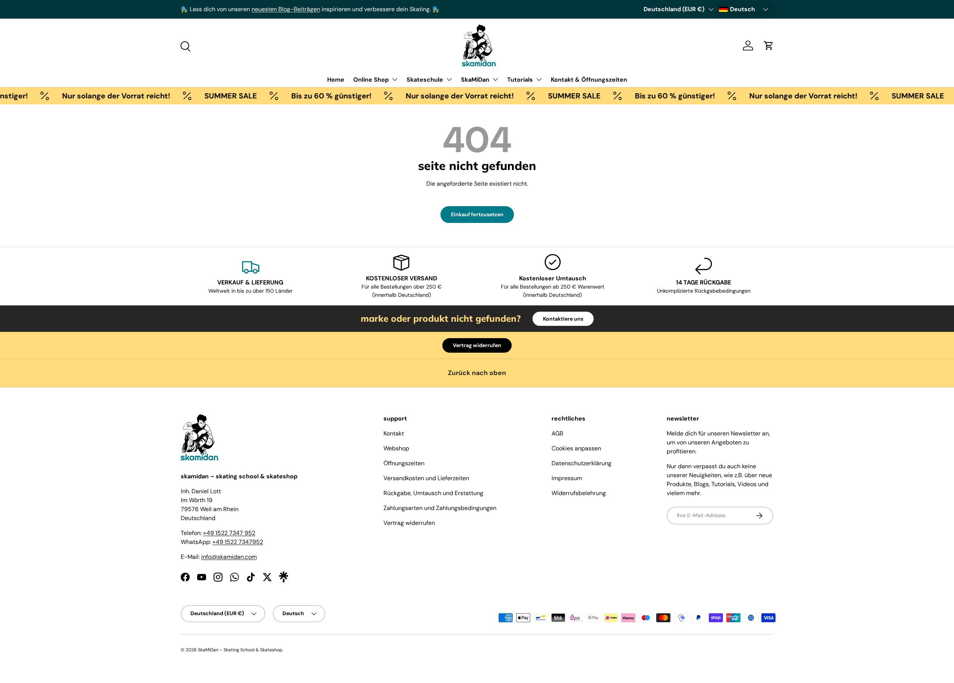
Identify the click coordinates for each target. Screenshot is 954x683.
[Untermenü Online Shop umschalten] (394, 79)
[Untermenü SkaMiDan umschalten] (495, 79)
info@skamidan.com (229, 557)
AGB (557, 433)
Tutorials (520, 80)
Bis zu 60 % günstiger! (320, 96)
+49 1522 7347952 (237, 542)
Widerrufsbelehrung (579, 493)
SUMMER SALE (219, 96)
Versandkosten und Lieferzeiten (426, 478)
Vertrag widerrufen (477, 345)
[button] (769, 45)
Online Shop (371, 80)
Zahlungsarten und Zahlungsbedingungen (439, 508)
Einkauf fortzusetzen (477, 214)
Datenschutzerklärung (582, 463)
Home (335, 80)
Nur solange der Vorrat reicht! (105, 96)
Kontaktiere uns (563, 318)
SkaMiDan (475, 80)
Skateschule (425, 80)
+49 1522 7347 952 (229, 533)
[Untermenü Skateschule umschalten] (449, 79)
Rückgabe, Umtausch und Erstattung (433, 493)
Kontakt (393, 433)
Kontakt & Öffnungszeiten (589, 80)
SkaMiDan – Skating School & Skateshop (240, 650)
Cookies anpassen (576, 448)
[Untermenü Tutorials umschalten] (538, 79)
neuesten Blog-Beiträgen (286, 9)
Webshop (396, 448)
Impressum (567, 478)
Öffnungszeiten (403, 463)
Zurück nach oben (477, 373)
